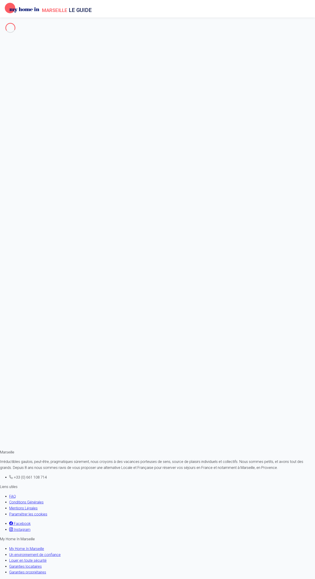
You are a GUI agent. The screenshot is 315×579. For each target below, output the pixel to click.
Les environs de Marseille (20, 87)
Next (21, 263)
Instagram (21, 529)
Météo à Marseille (14, 81)
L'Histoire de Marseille (17, 26)
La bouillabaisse (22, 65)
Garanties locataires (25, 566)
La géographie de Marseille (31, 53)
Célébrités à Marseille (26, 42)
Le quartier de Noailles (18, 98)
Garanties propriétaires (27, 572)
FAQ (12, 496)
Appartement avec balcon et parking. (26, 418)
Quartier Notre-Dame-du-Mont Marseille (31, 93)
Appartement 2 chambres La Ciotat (24, 292)
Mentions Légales (23, 508)
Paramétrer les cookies (28, 514)
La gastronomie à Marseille (31, 48)
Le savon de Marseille (26, 59)
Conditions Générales (26, 502)
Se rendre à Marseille (17, 110)
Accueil (15, 126)
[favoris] (19, 269)
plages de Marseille (15, 104)
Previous (8, 263)
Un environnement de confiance (35, 555)
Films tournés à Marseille (29, 36)
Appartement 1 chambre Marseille (24, 355)
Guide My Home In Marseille (31, 131)
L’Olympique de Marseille (29, 71)
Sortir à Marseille (13, 116)
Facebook (22, 523)
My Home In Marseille (26, 549)
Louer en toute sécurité (28, 560)
